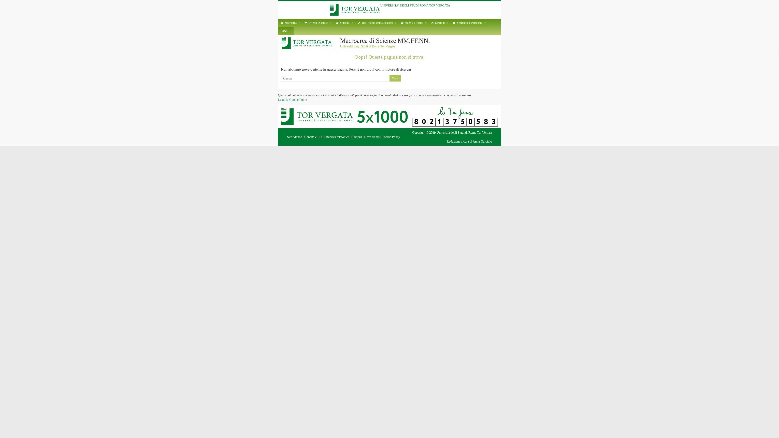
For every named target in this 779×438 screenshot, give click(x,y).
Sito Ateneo (294, 137)
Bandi (284, 30)
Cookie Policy (391, 137)
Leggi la (293, 99)
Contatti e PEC (314, 137)
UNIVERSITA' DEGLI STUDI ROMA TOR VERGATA (415, 5)
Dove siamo (372, 137)
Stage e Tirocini (414, 22)
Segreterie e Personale (469, 22)
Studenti (345, 22)
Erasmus (440, 22)
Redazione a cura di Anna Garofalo (469, 141)
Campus (356, 137)
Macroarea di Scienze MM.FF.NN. (385, 40)
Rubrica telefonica (337, 137)
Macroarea (291, 22)
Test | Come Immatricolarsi (377, 22)
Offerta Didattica (318, 22)
